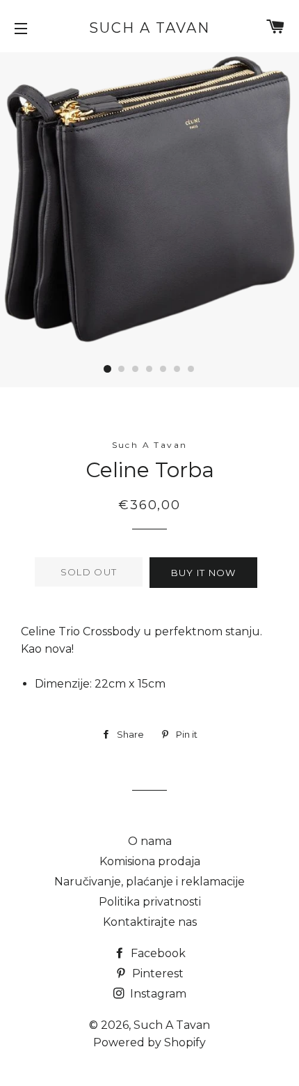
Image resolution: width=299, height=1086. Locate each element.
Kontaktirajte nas (150, 922)
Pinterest (156, 973)
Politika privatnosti (150, 901)
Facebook (157, 953)
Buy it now (203, 572)
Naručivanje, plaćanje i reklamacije (149, 881)
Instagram (156, 993)
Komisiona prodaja (149, 861)
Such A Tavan (149, 28)
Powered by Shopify (149, 1042)
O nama (150, 841)
